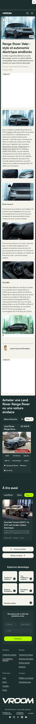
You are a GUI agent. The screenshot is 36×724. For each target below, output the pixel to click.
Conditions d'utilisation (20, 713)
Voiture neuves (24, 663)
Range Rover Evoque (10, 147)
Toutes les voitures (9, 655)
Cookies (31, 713)
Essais (4, 690)
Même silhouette (10, 419)
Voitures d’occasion (26, 659)
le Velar (9, 132)
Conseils (5, 686)
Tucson (22, 538)
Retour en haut (16, 556)
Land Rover (9, 426)
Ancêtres (22, 667)
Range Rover (23, 147)
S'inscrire (18, 639)
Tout (4, 678)
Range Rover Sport (9, 149)
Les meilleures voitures (7, 659)
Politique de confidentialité (7, 713)
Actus (19, 495)
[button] (16, 428)
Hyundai (15, 538)
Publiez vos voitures (26, 678)
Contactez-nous (25, 682)
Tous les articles (20, 549)
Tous (28, 419)
